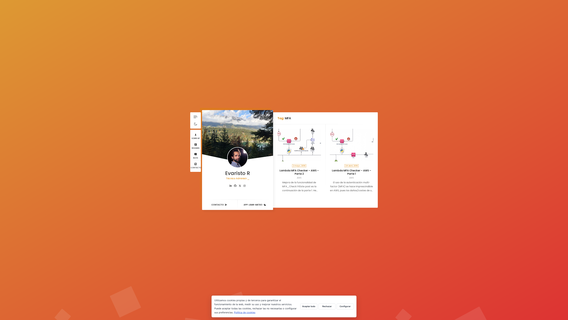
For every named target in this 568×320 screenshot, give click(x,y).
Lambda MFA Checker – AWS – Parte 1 (351, 172)
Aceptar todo (308, 306)
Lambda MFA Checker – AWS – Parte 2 (299, 172)
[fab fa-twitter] (240, 186)
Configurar (345, 306)
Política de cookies (244, 312)
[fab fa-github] (235, 186)
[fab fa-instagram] (244, 186)
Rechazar (327, 306)
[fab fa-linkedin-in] (231, 186)
